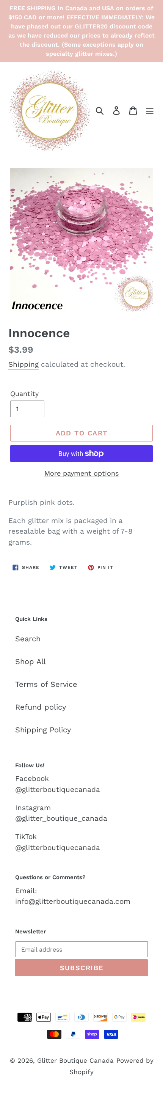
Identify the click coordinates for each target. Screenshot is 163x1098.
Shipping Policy (43, 729)
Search (28, 638)
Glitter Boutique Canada (75, 1060)
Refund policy (40, 707)
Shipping (23, 364)
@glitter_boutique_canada (61, 818)
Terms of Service (46, 684)
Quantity (24, 393)
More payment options (81, 473)
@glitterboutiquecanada (57, 789)
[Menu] (149, 110)
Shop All (30, 661)
